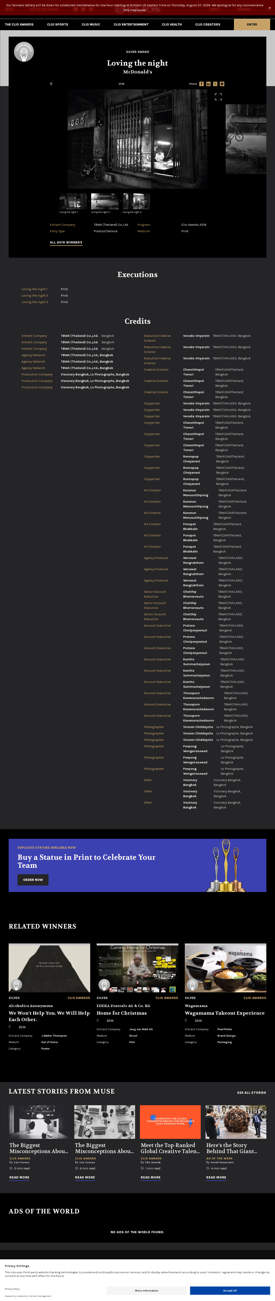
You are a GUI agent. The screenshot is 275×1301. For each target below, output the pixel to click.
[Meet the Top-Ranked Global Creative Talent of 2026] (170, 1122)
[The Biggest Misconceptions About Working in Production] (39, 1122)
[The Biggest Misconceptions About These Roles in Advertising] (104, 1122)
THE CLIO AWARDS (19, 24)
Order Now (33, 880)
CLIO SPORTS (57, 24)
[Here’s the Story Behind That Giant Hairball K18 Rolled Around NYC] (236, 1122)
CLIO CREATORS (207, 24)
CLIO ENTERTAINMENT (131, 24)
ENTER (252, 24)
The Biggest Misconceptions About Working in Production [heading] (38, 1148)
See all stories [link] (251, 1092)
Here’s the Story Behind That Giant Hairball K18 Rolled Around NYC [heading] (231, 1148)
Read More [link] (19, 1177)
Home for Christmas (122, 1013)
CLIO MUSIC (91, 24)
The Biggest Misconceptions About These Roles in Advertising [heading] (104, 1148)
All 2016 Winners (66, 242)
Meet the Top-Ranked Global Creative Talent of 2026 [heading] (170, 1148)
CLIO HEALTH (172, 24)
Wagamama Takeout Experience (225, 1013)
